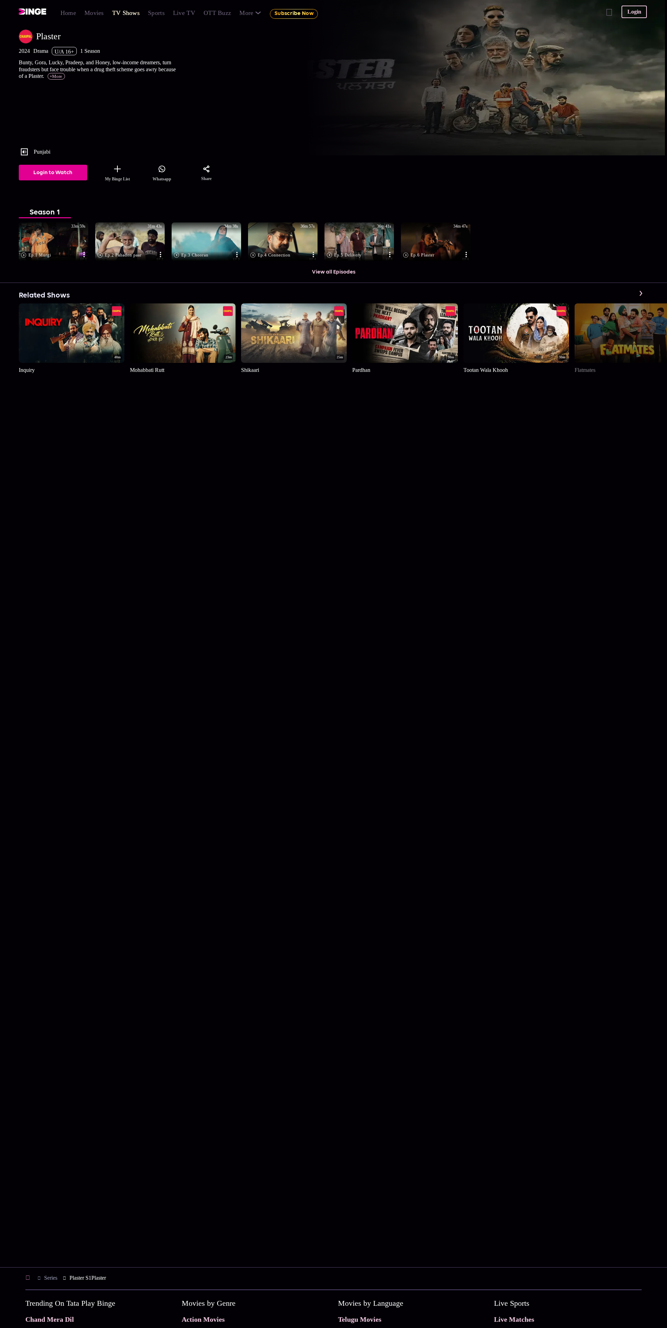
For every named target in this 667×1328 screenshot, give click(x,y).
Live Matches (514, 1319)
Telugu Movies (359, 1319)
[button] (57, 242)
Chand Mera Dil (49, 1319)
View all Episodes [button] (333, 272)
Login (634, 12)
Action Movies (203, 1319)
